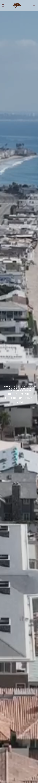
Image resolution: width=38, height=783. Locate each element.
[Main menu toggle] (34, 5)
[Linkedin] (3, 5)
